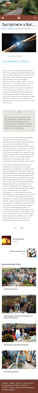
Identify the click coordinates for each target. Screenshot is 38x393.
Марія (22, 228)
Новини (12, 383)
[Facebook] (3, 18)
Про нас (19, 383)
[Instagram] (35, 18)
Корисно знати (28, 383)
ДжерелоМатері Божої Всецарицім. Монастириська (9, 10)
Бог (15, 228)
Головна (5, 383)
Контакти (25, 385)
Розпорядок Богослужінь (11, 385)
